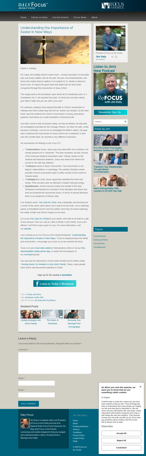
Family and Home (34, 294)
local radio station (43, 248)
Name (21, 378)
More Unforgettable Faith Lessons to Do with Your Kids (108, 189)
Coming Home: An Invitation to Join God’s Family (43, 264)
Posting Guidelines (80, 426)
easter (36, 297)
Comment (23, 349)
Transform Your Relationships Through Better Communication (108, 169)
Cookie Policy (78, 438)
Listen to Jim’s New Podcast (105, 69)
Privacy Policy (78, 435)
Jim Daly (33, 6)
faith (41, 297)
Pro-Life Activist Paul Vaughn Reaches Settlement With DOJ (109, 149)
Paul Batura (101, 59)
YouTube (28, 254)
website (27, 229)
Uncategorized (99, 247)
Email (21, 390)
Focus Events (99, 243)
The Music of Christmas (52, 322)
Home (75, 420)
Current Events (100, 236)
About (75, 423)
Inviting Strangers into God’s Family (31, 322)
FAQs (75, 441)
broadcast (29, 297)
